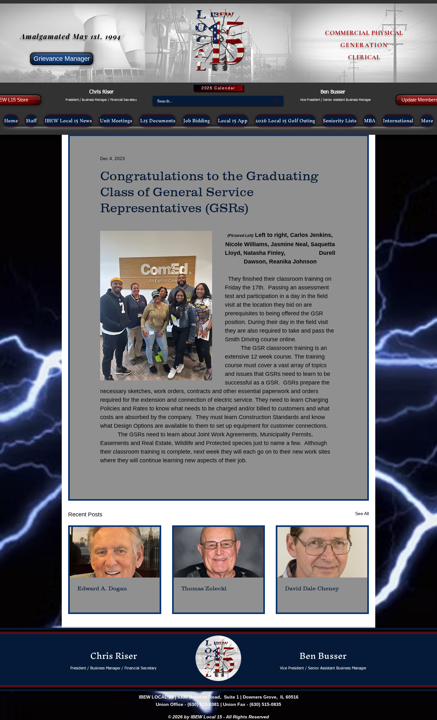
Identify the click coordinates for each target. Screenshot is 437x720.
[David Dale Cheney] (322, 552)
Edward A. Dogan (102, 588)
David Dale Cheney (312, 588)
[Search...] (275, 100)
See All (362, 513)
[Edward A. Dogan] (115, 552)
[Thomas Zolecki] (219, 552)
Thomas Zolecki (203, 588)
